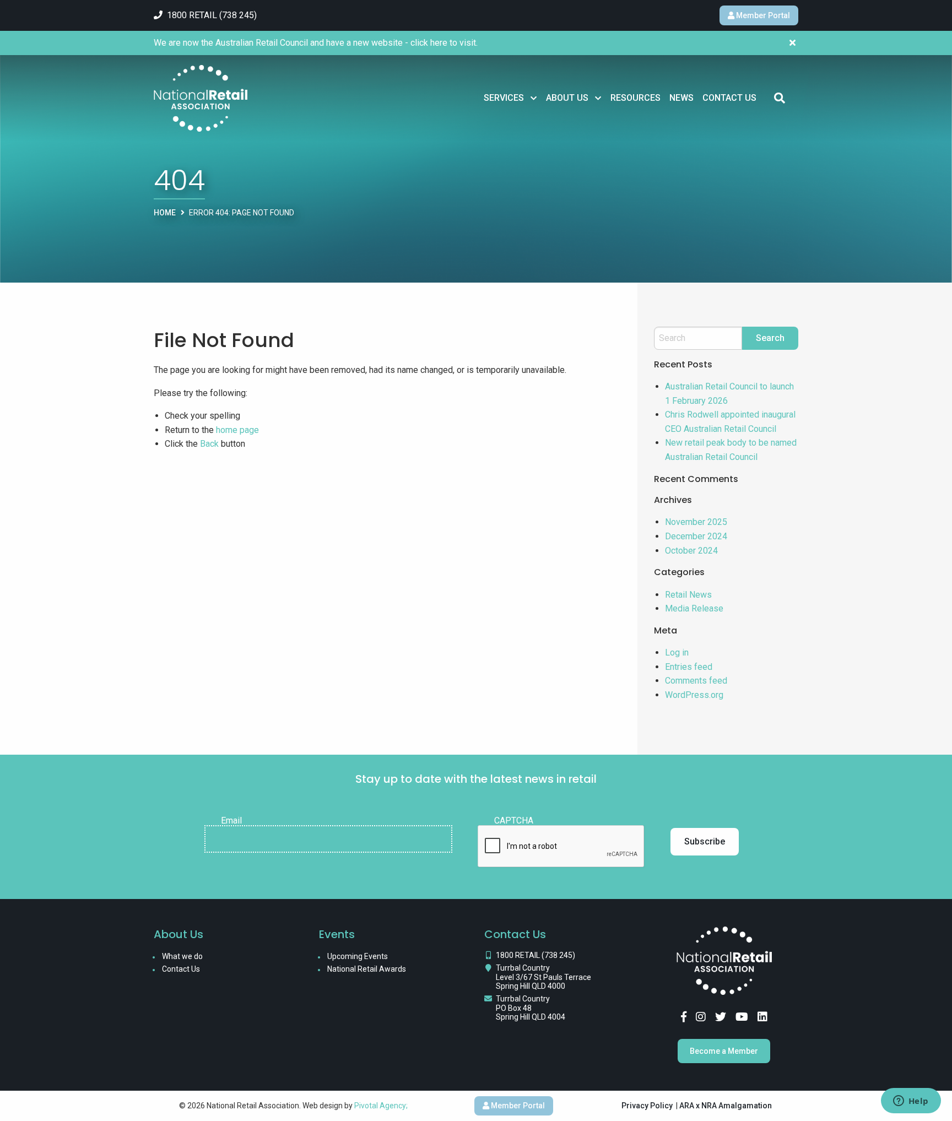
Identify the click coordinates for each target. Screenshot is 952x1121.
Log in (677, 652)
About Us (567, 98)
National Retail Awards (366, 969)
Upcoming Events (357, 956)
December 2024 (696, 536)
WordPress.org (694, 695)
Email (231, 820)
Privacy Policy (647, 1105)
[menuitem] (510, 98)
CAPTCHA (513, 820)
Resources (635, 98)
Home (165, 212)
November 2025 (696, 522)
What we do (182, 956)
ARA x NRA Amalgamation (725, 1105)
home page (237, 430)
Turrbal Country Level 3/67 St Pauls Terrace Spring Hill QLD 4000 (543, 977)
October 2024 (691, 550)
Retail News (688, 594)
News (681, 98)
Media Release (694, 608)
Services (504, 98)
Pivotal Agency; (381, 1105)
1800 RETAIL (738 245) (535, 955)
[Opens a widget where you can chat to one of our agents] (910, 1101)
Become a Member (724, 1051)
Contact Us (729, 98)
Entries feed (688, 667)
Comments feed (696, 680)
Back (209, 443)
